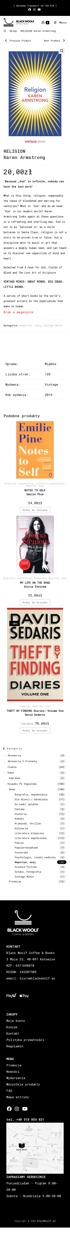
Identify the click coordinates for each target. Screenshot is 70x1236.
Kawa (11, 772)
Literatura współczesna (50, 483)
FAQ (9, 1090)
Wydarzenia (15, 1078)
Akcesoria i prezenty (22, 761)
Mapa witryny (17, 1097)
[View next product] (63, 40)
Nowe (12, 789)
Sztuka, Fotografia (28, 871)
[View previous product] (6, 40)
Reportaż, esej (30, 325)
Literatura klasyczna (29, 833)
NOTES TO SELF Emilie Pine (35, 492)
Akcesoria (14, 755)
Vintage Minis (52, 325)
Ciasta (12, 767)
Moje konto (15, 1020)
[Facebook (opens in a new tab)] (30, 9)
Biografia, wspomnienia (18, 483)
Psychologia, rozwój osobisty (35, 857)
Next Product (52, 40)
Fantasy (20, 809)
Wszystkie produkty (23, 1084)
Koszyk (12, 1027)
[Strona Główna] (5, 31)
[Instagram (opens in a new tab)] (34, 9)
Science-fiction (26, 867)
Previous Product (20, 40)
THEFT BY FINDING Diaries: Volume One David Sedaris (35, 712)
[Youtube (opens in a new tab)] (39, 9)
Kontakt (12, 1033)
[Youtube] (24, 1108)
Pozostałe (40, 578)
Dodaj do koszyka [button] (35, 510)
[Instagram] (17, 1108)
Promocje (24, 706)
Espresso (14, 778)
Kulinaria (21, 828)
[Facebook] (9, 1108)
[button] (62, 51)
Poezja (19, 842)
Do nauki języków (26, 804)
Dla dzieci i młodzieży (31, 799)
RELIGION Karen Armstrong (38, 31)
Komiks (19, 818)
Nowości (13, 1071)
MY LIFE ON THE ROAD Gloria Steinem (35, 584)
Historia (21, 814)
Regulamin (14, 1046)
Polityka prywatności (25, 1040)
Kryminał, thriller (28, 823)
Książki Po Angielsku (22, 783)
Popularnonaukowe (26, 847)
